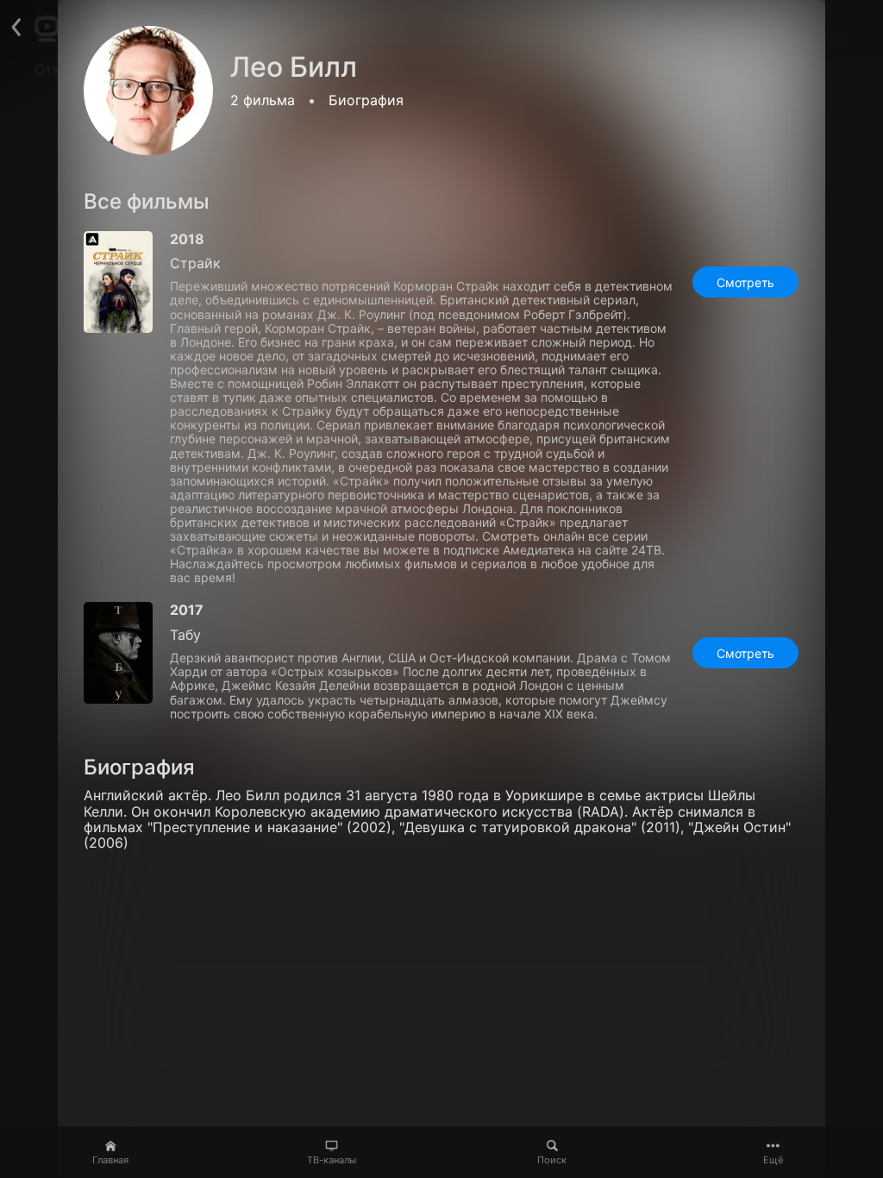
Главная (110, 1160)
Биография (366, 100)
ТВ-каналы (331, 1160)
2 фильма (262, 100)
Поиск (552, 1160)
